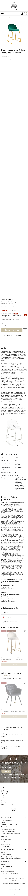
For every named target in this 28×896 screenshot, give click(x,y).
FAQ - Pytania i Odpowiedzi (8, 829)
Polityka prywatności (6, 866)
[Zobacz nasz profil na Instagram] (15, 810)
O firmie (3, 822)
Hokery (9, 17)
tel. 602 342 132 (5, 587)
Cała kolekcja (4, 675)
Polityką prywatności (15, 777)
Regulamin (11, 774)
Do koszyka (14, 664)
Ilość (2, 323)
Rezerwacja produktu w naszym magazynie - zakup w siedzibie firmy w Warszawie (13, 857)
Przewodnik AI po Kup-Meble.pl (9, 873)
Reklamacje (4, 827)
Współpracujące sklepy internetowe (10, 833)
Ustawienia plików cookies (8, 871)
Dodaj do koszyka (13, 330)
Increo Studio (16, 889)
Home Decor (3, 17)
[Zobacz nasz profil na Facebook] (13, 810)
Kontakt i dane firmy (6, 820)
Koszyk (3, 842)
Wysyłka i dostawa (6, 854)
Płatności (3, 852)
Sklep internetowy (12, 894)
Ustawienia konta (5, 844)
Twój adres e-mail (6, 767)
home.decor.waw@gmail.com (8, 588)
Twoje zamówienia (6, 839)
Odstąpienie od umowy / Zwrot (9, 824)
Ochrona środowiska (6, 869)
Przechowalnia (5, 846)
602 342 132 (6, 801)
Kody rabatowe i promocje (8, 831)
